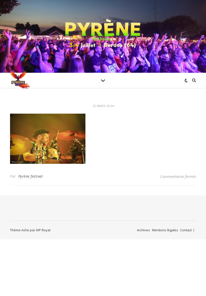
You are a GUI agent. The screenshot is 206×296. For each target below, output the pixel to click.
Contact (186, 230)
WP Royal (43, 230)
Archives (143, 230)
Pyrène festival (30, 176)
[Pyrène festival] (103, 33)
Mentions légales (165, 230)
